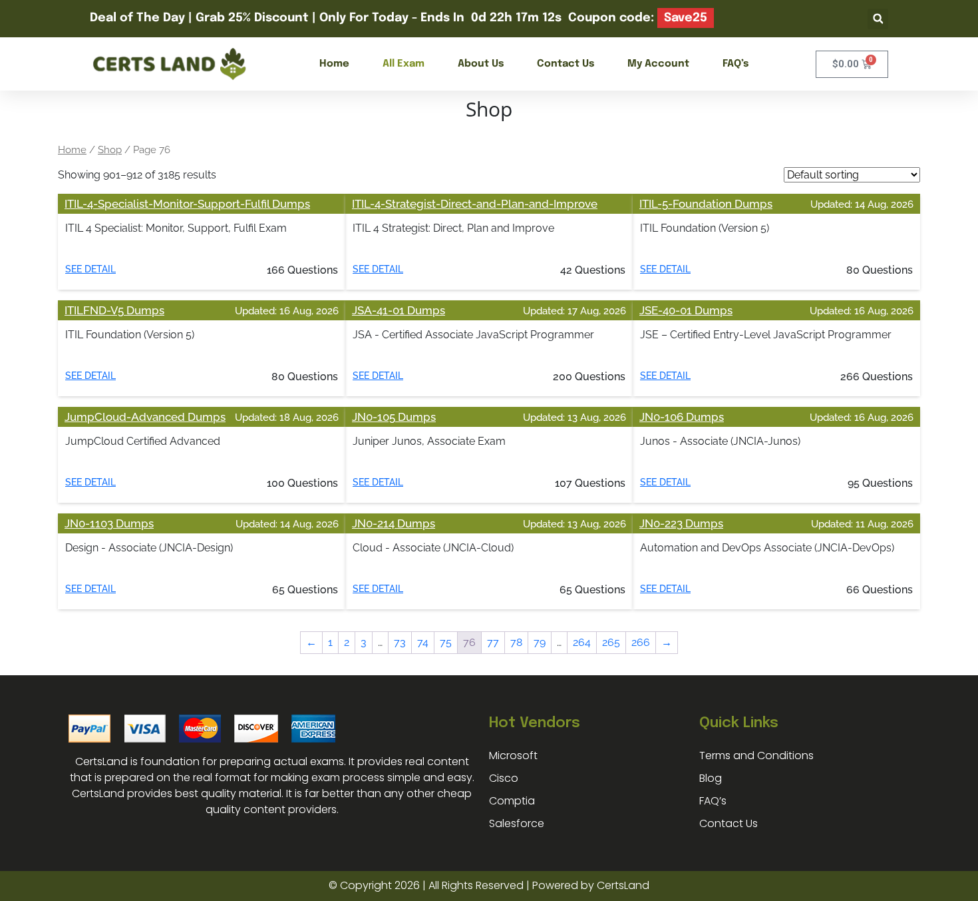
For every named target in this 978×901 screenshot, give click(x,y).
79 (540, 642)
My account (658, 64)
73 (400, 642)
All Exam (403, 64)
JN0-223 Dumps (681, 523)
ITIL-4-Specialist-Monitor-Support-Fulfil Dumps (187, 203)
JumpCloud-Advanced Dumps (145, 417)
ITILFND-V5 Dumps (114, 310)
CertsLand (623, 885)
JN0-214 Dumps (393, 523)
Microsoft (513, 755)
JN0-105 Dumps (394, 417)
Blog (710, 778)
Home (334, 64)
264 (582, 642)
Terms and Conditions (756, 755)
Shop (110, 149)
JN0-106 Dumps (681, 417)
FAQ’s (735, 64)
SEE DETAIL (90, 269)
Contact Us (565, 64)
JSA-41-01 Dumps (398, 310)
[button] (878, 19)
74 (422, 642)
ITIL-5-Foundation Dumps (705, 203)
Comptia (512, 800)
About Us (481, 64)
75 (446, 642)
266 (640, 642)
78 (516, 642)
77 (493, 642)
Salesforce (516, 823)
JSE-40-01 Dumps (686, 310)
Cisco (503, 778)
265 (611, 642)
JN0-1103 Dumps (109, 523)
